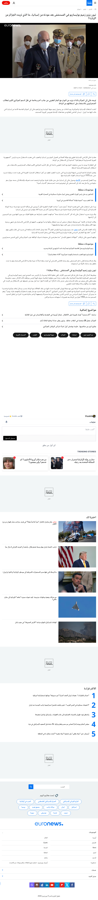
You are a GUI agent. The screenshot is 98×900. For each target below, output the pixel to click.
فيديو (94, 857)
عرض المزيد (92, 876)
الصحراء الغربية (21, 335)
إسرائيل (73, 807)
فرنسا (55, 813)
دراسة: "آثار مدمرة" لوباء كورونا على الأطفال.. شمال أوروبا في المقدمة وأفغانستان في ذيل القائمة (60, 315)
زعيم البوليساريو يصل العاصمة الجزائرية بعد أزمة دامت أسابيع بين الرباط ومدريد (68, 248)
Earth (46, 842)
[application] (49, 50)
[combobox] (49, 786)
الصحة (46, 847)
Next (94, 847)
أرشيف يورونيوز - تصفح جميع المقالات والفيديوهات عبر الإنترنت (28, 862)
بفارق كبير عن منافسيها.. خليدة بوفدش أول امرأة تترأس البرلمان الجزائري (69, 326)
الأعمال (94, 842)
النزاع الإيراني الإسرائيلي (71, 801)
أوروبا (94, 837)
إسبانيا (74, 335)
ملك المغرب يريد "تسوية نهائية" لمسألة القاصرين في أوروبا (75, 200)
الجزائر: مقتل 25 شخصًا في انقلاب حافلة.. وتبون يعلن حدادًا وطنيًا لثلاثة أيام (68, 321)
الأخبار (90, 10)
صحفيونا (93, 862)
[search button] (31, 786)
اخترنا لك (91, 517)
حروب (66, 813)
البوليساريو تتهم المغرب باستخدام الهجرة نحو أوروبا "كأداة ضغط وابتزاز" (70, 255)
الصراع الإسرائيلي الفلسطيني (47, 801)
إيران (63, 807)
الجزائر (79, 10)
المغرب (35, 335)
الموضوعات (92, 832)
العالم (84, 10)
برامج (46, 857)
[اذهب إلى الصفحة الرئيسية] (89, 3)
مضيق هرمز (36, 807)
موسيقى (43, 813)
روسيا (23, 807)
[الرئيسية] (95, 9)
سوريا (32, 813)
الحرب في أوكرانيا (25, 801)
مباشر (6, 3)
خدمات (94, 870)
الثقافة (46, 852)
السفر (94, 852)
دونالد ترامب (50, 807)
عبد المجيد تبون (88, 335)
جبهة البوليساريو (49, 335)
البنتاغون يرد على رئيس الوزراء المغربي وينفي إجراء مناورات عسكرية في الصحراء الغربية (65, 194)
